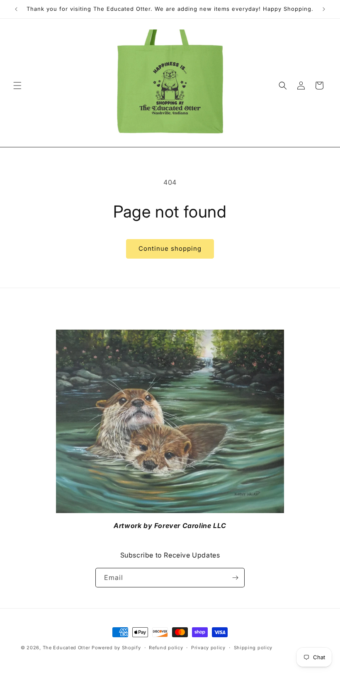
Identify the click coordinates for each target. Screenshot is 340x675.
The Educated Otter (66, 648)
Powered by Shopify (116, 648)
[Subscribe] (235, 577)
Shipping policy (253, 648)
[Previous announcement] (16, 9)
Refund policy (166, 648)
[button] (17, 85)
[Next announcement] (324, 9)
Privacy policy (208, 648)
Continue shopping (170, 248)
